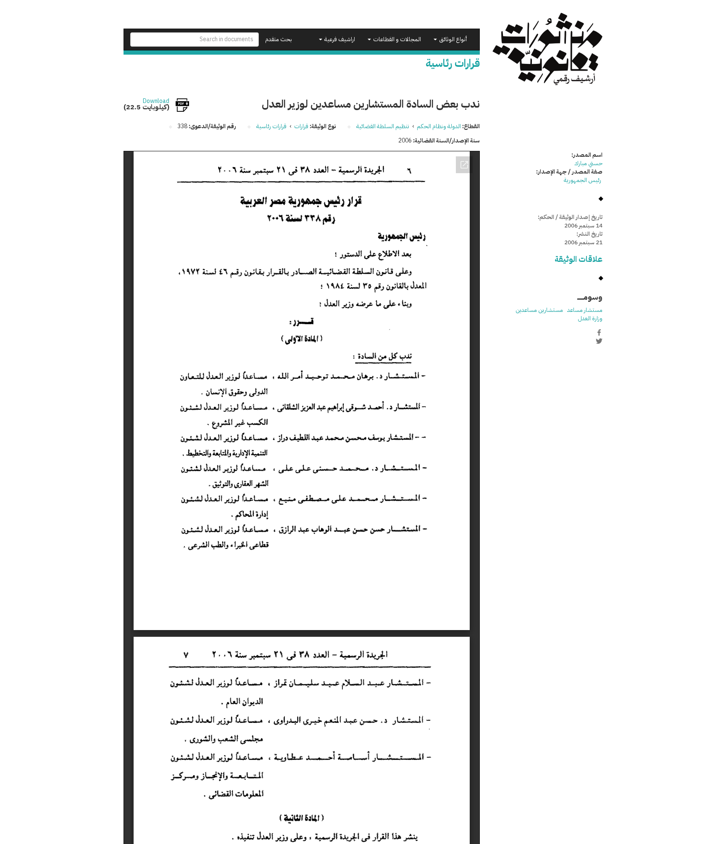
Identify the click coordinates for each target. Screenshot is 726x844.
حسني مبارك (588, 163)
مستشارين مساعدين (539, 310)
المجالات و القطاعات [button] (396, 39)
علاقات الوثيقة (578, 259)
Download (156, 101)
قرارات (301, 126)
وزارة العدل (590, 318)
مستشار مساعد (584, 310)
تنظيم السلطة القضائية (382, 126)
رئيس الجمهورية (583, 180)
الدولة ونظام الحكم (439, 126)
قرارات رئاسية (271, 126)
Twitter (599, 341)
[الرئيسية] (547, 49)
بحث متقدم (278, 39)
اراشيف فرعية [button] (339, 39)
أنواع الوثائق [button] (452, 39)
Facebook (599, 332)
